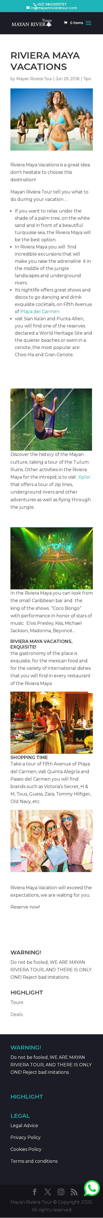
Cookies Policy (25, 1149)
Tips (87, 78)
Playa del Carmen (39, 311)
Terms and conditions (33, 1161)
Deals (16, 1014)
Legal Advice (24, 1125)
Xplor (84, 477)
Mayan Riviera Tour (34, 78)
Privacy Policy (25, 1137)
